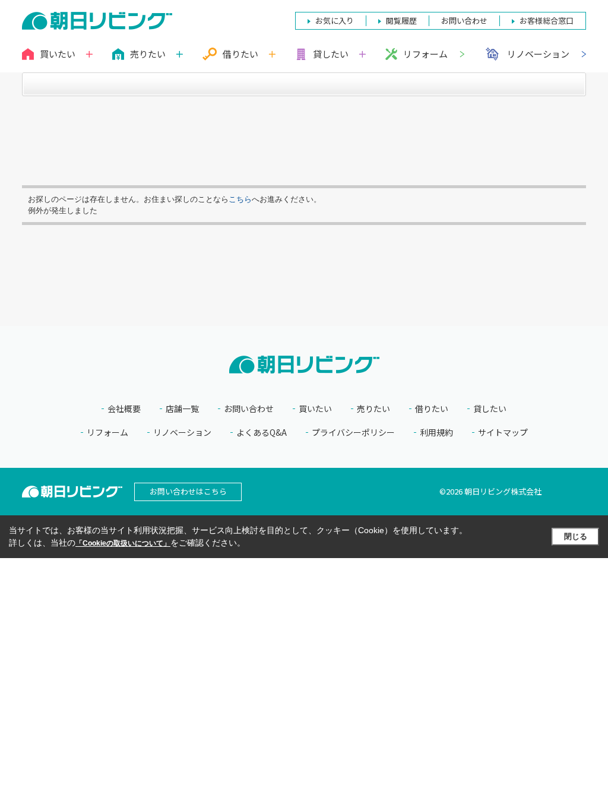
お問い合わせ (249, 408)
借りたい (431, 408)
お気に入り (334, 20)
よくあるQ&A (261, 432)
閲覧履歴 (401, 20)
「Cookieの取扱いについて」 (122, 543)
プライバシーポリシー (353, 432)
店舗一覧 (182, 408)
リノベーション (538, 53)
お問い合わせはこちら (188, 491)
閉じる (575, 536)
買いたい (315, 408)
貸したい (489, 408)
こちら (240, 199)
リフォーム (425, 53)
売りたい (373, 408)
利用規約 (436, 432)
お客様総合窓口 (547, 20)
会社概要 (124, 408)
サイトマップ (503, 432)
